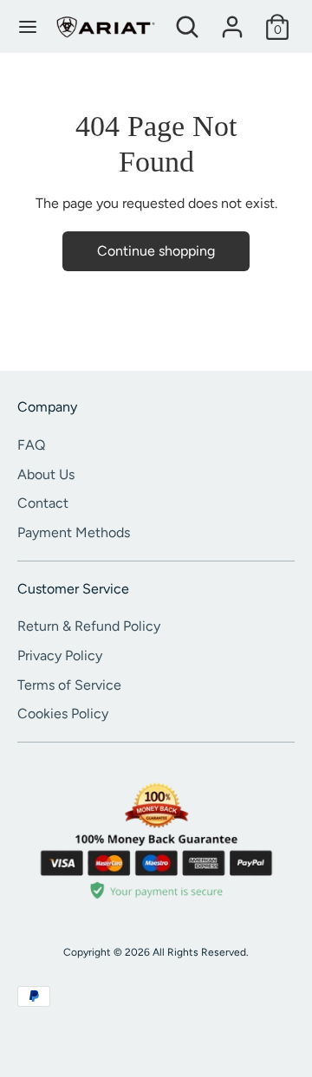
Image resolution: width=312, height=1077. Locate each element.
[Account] (232, 19)
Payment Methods (73, 532)
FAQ (31, 445)
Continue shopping (156, 251)
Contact (42, 503)
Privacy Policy (59, 655)
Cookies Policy (62, 713)
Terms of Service (69, 685)
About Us (46, 474)
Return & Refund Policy (88, 626)
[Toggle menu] (27, 26)
